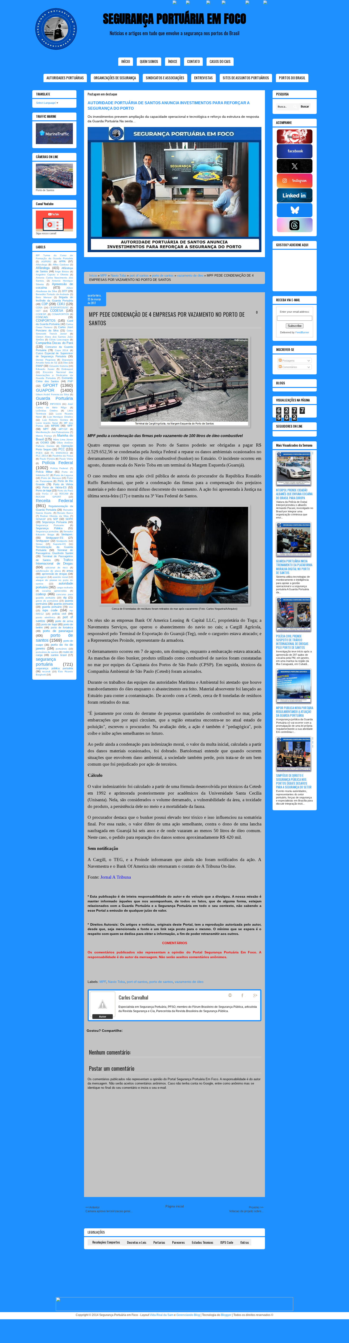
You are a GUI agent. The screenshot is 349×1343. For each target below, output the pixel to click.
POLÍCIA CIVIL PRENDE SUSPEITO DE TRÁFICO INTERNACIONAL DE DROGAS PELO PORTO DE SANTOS (292, 642)
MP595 (55, 425)
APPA (62, 261)
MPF (103, 275)
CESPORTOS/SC (59, 307)
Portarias (159, 1242)
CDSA (39, 307)
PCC (61, 449)
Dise (65, 362)
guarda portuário (52, 606)
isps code (49, 610)
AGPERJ (46, 261)
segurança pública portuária (54, 668)
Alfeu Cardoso (61, 264)
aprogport (41, 577)
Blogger (226, 1315)
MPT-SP (63, 429)
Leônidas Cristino (47, 410)
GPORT (50, 385)
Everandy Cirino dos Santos (54, 379)
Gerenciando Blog (188, 1315)
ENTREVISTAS (203, 77)
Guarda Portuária (54, 398)
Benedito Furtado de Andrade (52, 294)
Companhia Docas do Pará (54, 343)
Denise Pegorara (46, 359)
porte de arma (64, 621)
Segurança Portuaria (54, 522)
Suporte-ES (59, 544)
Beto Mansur (44, 297)
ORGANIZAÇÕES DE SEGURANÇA (115, 77)
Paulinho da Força (62, 455)
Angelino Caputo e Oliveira (52, 274)
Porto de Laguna (63, 475)
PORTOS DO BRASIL (292, 77)
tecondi (46, 671)
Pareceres (178, 1242)
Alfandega (41, 264)
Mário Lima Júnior (63, 439)
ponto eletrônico (45, 617)
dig (64, 597)
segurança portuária (46, 662)
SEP (55, 519)
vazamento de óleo (190, 275)
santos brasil (58, 655)
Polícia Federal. (59, 468)
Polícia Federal (57, 462)
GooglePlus (255, 995)
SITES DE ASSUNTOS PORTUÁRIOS (246, 77)
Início (125, 61)
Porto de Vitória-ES (54, 487)
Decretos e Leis (136, 1242)
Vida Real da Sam (161, 1315)
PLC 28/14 (42, 455)
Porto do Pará (65, 490)
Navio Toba (118, 275)
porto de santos (163, 275)
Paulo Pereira (47, 458)
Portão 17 (47, 494)
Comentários (289, 367)
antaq (69, 570)
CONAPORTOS (60, 314)
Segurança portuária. (47, 531)
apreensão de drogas (54, 573)
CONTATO (193, 61)
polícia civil (59, 613)
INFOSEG (55, 404)
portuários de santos (47, 652)
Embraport (67, 369)
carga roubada (65, 587)
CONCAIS (42, 317)
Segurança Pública (49, 528)
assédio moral (60, 577)
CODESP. (41, 314)
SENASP (41, 519)
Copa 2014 (61, 350)
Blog (230, 995)
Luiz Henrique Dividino (60, 416)
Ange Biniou (62, 271)
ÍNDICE (172, 61)
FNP (70, 381)
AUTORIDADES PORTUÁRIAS (65, 77)
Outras (244, 1242)
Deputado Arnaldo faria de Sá (54, 361)
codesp (41, 594)
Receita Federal (54, 500)
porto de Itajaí (49, 624)
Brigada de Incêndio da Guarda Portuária (54, 299)
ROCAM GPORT (48, 496)
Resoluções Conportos (106, 1241)
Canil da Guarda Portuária (54, 322)
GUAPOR (45, 390)
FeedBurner (302, 332)
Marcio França (44, 435)
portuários (61, 648)
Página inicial (174, 1206)
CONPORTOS (46, 320)
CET (38, 311)
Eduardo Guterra (58, 366)
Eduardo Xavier (45, 369)
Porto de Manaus (51, 478)
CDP (45, 304)
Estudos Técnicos (202, 1242)
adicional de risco (56, 567)
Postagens (288, 360)
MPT (46, 429)
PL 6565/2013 (59, 453)
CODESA (56, 310)
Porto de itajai (43, 490)
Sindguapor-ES (54, 537)
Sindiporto (61, 541)
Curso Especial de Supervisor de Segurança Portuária (54, 355)
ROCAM (63, 493)
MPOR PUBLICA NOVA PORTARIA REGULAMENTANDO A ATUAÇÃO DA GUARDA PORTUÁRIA (294, 711)
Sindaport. (67, 534)
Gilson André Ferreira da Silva (52, 394)
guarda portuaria (63, 603)
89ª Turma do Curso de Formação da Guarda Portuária (54, 257)
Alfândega (43, 268)
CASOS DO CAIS (220, 61)
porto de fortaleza (62, 627)
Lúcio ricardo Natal (47, 423)
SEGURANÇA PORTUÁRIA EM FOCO (174, 19)
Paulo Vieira (66, 458)
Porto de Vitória (63, 484)
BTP (64, 291)
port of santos (139, 275)
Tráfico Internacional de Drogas (54, 561)
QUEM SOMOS (149, 61)
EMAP (39, 365)
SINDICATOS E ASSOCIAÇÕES (165, 77)
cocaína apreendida (54, 590)
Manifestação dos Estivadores (52, 432)
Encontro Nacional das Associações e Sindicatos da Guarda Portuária (54, 375)
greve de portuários (47, 600)
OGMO (44, 442)
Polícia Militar (44, 471)
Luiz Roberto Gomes (55, 420)
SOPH (69, 519)
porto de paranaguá (58, 631)
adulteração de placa (48, 571)
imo (71, 607)
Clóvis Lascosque (59, 339)
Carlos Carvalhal (133, 997)
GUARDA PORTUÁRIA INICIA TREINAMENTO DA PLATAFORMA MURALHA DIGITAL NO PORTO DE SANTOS (294, 567)
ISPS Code (226, 1242)
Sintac (39, 544)
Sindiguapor (42, 540)
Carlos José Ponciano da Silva (54, 329)
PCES (39, 453)
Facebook (243, 995)
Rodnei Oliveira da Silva (54, 516)
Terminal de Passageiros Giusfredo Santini (54, 552)
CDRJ (61, 304)
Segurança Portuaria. (50, 525)
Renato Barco (65, 513)
